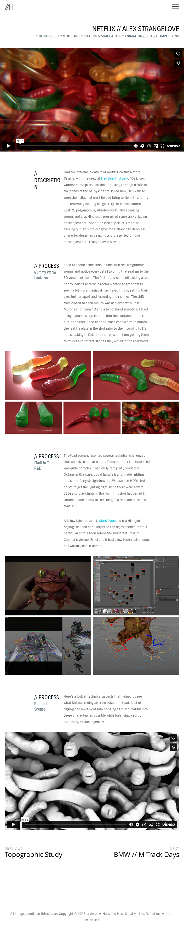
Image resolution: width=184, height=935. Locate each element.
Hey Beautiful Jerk (114, 178)
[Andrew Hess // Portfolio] (8, 7)
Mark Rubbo (108, 520)
